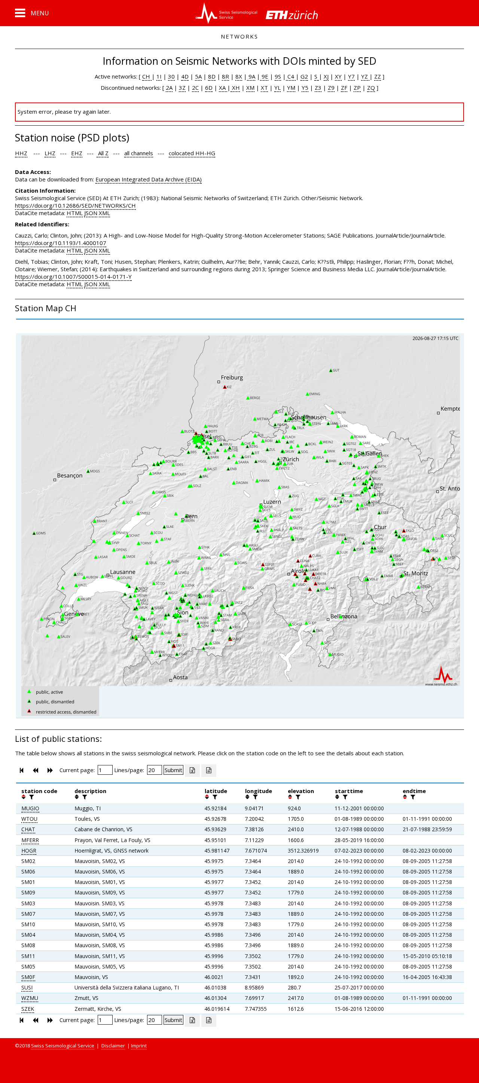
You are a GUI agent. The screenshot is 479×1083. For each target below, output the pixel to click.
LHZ (50, 153)
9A (251, 76)
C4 (291, 76)
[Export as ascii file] (208, 770)
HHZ (21, 153)
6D (209, 87)
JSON (90, 213)
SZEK (27, 1008)
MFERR (30, 840)
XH (235, 87)
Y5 (305, 87)
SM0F (28, 976)
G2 (304, 76)
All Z (103, 153)
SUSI (27, 987)
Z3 (318, 87)
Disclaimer (113, 1045)
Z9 (331, 87)
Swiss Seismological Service (62, 1045)
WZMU (29, 997)
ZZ (377, 76)
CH (147, 76)
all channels (138, 153)
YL (277, 87)
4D (185, 76)
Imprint (139, 1045)
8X (238, 76)
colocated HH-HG (192, 153)
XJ (326, 76)
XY (338, 76)
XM (250, 87)
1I (159, 76)
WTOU (29, 818)
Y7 (351, 76)
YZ (365, 76)
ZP (357, 87)
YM (291, 87)
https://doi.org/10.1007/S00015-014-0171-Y (73, 276)
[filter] (30, 797)
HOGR (28, 850)
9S (278, 76)
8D (212, 76)
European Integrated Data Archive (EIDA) (148, 179)
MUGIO (30, 808)
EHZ (76, 153)
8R (225, 76)
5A (198, 76)
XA (223, 87)
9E (264, 76)
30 (171, 76)
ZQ (371, 87)
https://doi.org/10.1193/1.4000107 (60, 243)
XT (264, 87)
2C (195, 87)
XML (104, 213)
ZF (344, 87)
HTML (75, 213)
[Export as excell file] (192, 770)
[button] (32, 13)
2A (169, 87)
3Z (182, 87)
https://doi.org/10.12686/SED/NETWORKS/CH (75, 205)
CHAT (28, 829)
